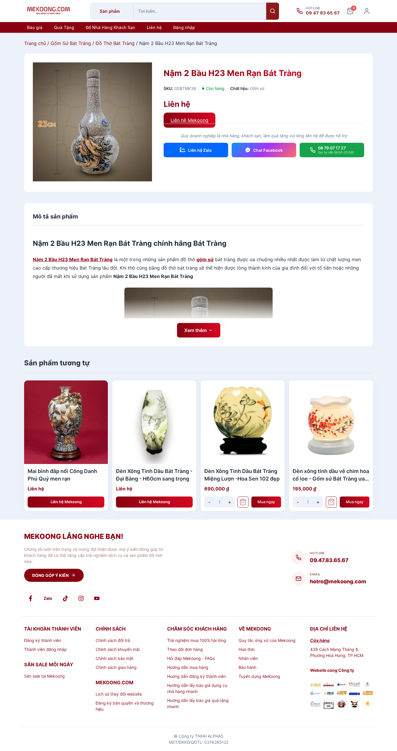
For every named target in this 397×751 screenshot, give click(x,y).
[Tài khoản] (367, 11)
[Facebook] (30, 598)
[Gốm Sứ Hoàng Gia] (315, 685)
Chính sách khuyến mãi (118, 649)
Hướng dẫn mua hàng (187, 667)
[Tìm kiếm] (272, 11)
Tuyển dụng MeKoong (259, 676)
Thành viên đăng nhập (45, 649)
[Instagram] (81, 598)
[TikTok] (65, 598)
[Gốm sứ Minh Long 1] (315, 693)
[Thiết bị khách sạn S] (354, 705)
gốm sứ (205, 259)
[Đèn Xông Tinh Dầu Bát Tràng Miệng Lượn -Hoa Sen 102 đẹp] (243, 422)
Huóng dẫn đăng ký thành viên (196, 676)
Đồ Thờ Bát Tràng (115, 43)
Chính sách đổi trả (113, 640)
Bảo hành (247, 667)
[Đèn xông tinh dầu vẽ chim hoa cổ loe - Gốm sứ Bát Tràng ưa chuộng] (331, 422)
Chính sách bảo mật (114, 658)
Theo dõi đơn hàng (185, 649)
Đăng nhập (184, 27)
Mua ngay (266, 501)
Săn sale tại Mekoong (44, 676)
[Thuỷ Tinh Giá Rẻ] (341, 693)
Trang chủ (35, 43)
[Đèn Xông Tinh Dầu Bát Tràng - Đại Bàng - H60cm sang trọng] (154, 422)
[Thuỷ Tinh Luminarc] (354, 693)
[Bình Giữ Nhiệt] (341, 685)
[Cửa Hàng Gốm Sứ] (367, 693)
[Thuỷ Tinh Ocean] (315, 705)
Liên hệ (154, 27)
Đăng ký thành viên (42, 640)
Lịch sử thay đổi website (119, 694)
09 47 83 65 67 (323, 13)
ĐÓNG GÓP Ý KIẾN (50, 575)
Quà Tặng (64, 27)
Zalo (48, 598)
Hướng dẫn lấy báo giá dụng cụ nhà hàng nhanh (197, 688)
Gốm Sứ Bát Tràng (71, 43)
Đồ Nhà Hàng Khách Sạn (110, 27)
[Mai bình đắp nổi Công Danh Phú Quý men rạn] (66, 422)
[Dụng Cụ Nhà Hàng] (341, 705)
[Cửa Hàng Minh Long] (367, 685)
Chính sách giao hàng (116, 667)
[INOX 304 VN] (328, 705)
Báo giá (34, 27)
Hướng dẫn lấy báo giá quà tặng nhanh (198, 703)
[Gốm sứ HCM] (328, 693)
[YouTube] (96, 598)
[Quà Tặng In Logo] (367, 705)
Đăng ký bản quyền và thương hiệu (125, 706)
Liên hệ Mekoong (189, 120)
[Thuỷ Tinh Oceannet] (354, 685)
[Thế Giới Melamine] (328, 685)
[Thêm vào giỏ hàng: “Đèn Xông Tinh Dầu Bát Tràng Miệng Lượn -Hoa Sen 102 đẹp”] (242, 502)
